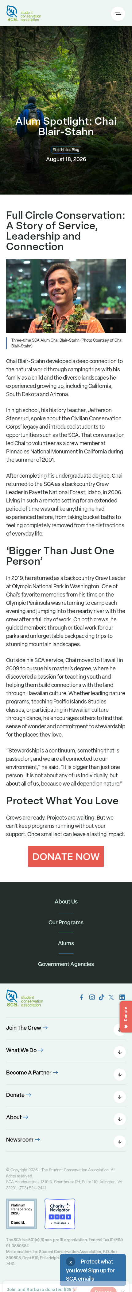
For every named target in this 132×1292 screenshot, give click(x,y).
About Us (66, 901)
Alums (66, 943)
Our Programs (66, 922)
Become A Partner (29, 1072)
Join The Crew (23, 1028)
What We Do (21, 1050)
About (14, 1117)
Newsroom (19, 1139)
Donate (15, 1095)
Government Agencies (66, 964)
